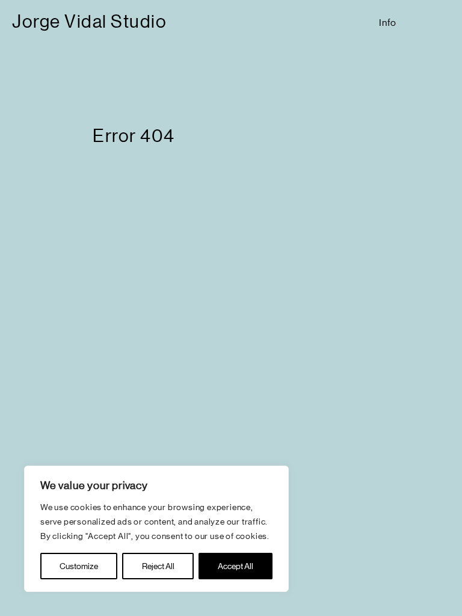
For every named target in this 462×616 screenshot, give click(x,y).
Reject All (158, 566)
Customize (79, 566)
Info (387, 22)
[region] (156, 529)
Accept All (235, 566)
